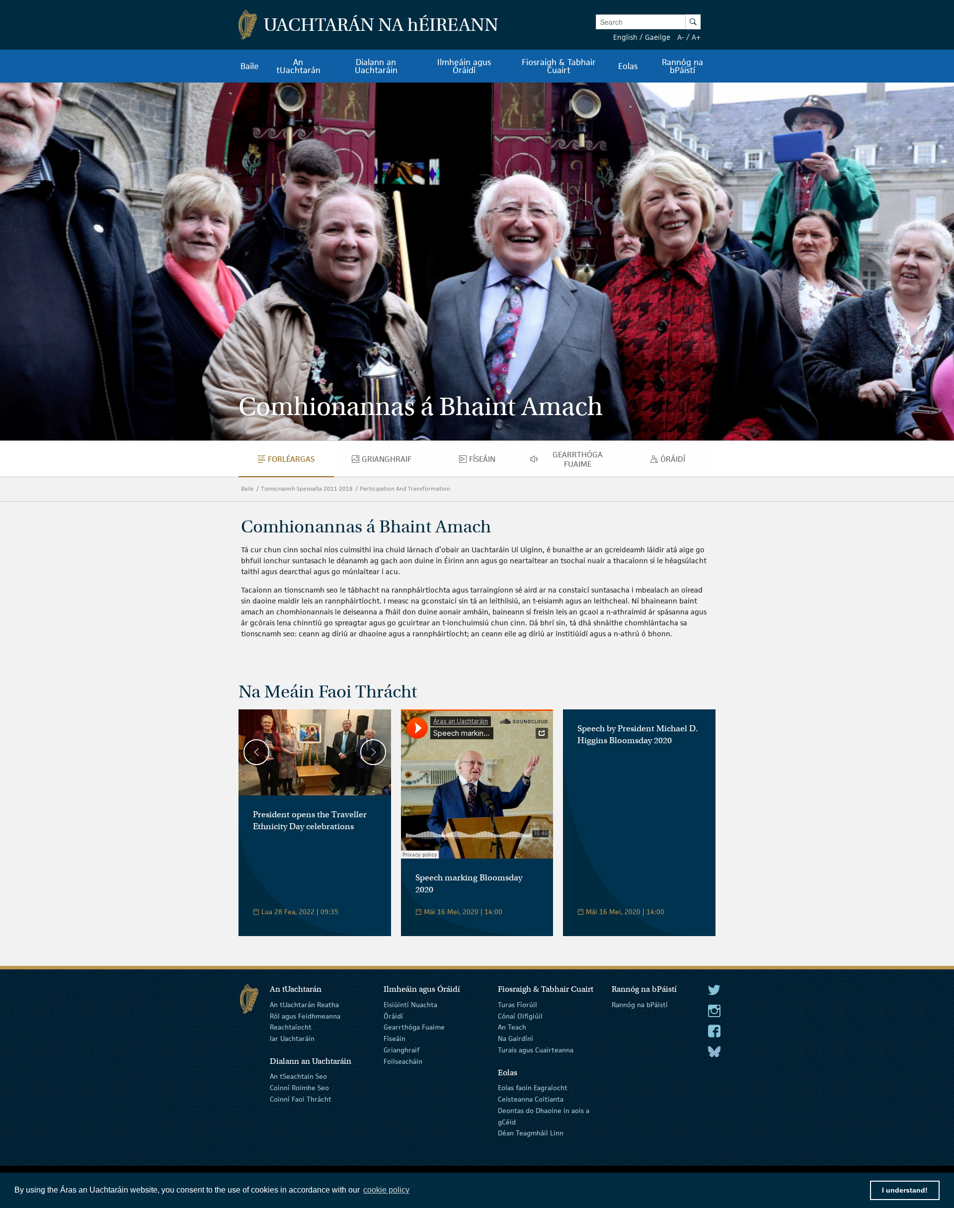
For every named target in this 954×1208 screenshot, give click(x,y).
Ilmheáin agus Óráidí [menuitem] (464, 66)
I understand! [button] (905, 1190)
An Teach (512, 1027)
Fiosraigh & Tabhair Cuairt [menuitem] (559, 66)
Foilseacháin (403, 1061)
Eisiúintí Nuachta (410, 1004)
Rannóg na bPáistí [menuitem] (682, 66)
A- (680, 37)
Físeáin (394, 1038)
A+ (696, 37)
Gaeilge (657, 37)
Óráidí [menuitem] (675, 461)
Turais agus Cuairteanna (535, 1049)
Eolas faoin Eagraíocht (532, 1087)
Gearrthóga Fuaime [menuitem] (586, 459)
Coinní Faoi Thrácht (300, 1099)
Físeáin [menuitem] (486, 461)
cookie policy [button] (386, 1190)
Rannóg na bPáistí (640, 1004)
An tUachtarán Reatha (304, 1004)
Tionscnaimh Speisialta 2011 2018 (307, 488)
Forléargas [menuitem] (300, 461)
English (625, 37)
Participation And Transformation (405, 488)
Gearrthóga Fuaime (414, 1027)
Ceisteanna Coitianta (530, 1099)
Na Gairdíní (515, 1038)
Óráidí (393, 1015)
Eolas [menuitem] (627, 66)
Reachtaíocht (291, 1027)
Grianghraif (401, 1049)
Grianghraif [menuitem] (395, 461)
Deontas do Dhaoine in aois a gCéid (543, 1116)
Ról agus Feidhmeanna (305, 1015)
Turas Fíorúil (517, 1004)
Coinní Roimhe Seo (299, 1087)
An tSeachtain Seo (298, 1076)
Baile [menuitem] (249, 66)
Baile (247, 488)
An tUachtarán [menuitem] (298, 66)
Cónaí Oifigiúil (520, 1015)
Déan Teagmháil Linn (530, 1132)
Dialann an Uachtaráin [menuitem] (376, 66)
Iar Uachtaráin (292, 1038)
